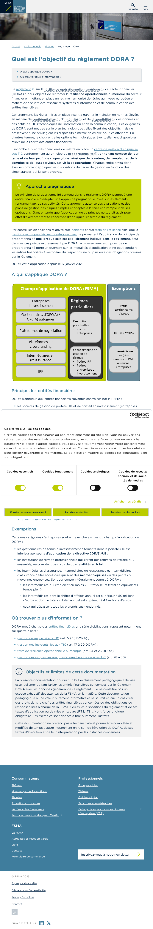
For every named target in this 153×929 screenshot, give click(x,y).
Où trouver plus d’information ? (40, 76)
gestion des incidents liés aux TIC (41, 644)
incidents (77, 230)
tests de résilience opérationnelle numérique (49, 651)
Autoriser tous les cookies (125, 512)
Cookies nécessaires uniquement (28, 512)
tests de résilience (108, 230)
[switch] (57, 488)
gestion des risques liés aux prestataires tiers (44, 234)
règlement (23, 89)
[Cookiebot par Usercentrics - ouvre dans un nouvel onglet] (132, 415)
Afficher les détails (128, 501)
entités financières (62, 626)
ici (29, 457)
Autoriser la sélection (76, 512)
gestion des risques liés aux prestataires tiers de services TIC (61, 657)
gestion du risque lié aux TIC (38, 638)
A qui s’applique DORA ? (36, 71)
